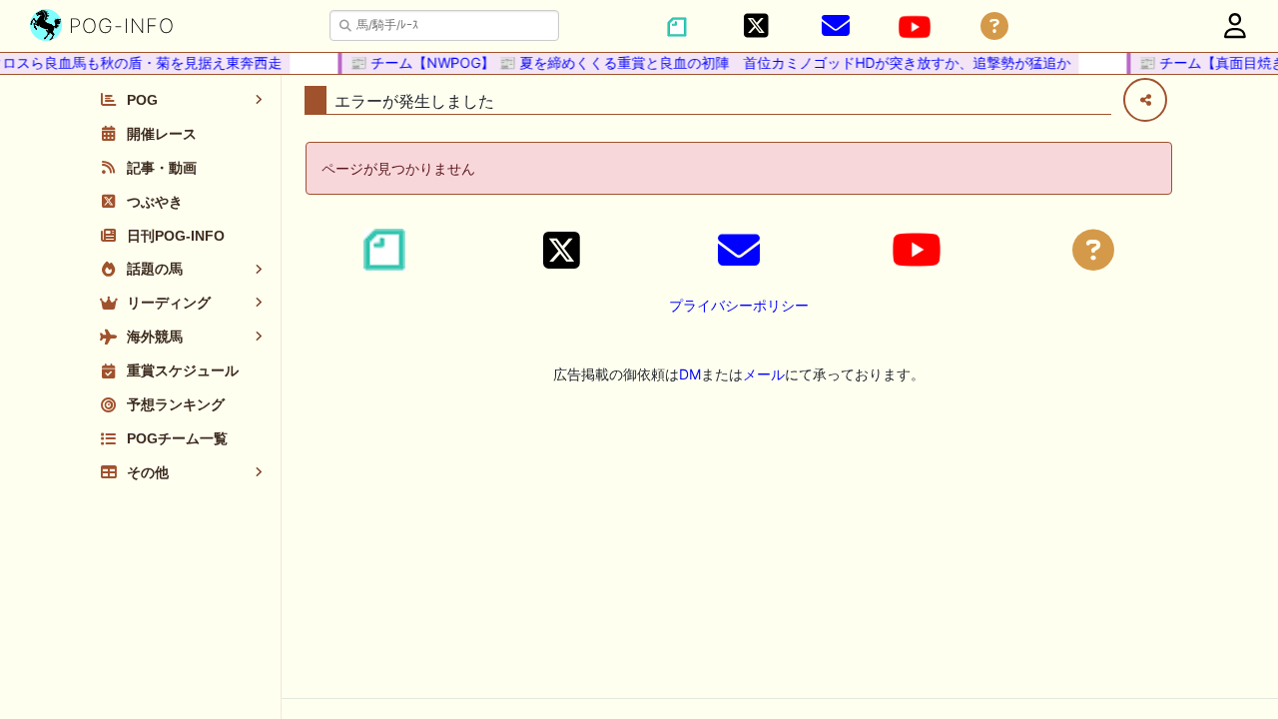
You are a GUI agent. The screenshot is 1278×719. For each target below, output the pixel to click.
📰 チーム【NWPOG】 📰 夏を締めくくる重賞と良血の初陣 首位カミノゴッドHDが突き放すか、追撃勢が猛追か (705, 62)
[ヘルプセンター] (994, 26)
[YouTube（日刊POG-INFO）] (915, 27)
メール (764, 373)
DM (690, 373)
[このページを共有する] (1145, 100)
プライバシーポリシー (739, 305)
